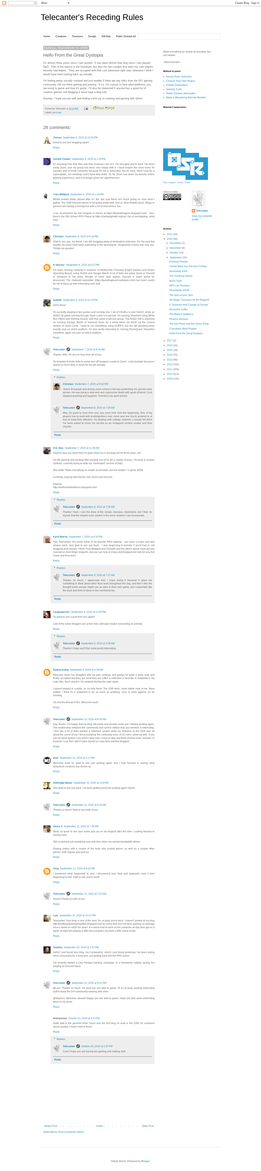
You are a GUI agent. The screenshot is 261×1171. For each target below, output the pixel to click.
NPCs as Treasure (179, 285)
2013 (170, 359)
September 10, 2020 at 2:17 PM (77, 757)
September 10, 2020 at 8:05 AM (88, 719)
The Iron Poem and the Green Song (189, 323)
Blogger (145, 1161)
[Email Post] (85, 108)
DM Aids (106, 36)
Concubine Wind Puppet (182, 328)
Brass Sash (175, 280)
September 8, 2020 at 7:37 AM (98, 575)
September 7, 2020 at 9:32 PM (85, 536)
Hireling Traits (174, 89)
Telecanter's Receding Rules (92, 17)
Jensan (57, 137)
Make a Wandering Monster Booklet (186, 97)
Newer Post (50, 1126)
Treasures (77, 36)
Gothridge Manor (62, 782)
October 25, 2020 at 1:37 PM (97, 1046)
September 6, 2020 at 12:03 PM (80, 137)
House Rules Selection (179, 76)
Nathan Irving (61, 669)
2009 (170, 378)
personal (57, 112)
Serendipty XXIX (178, 271)
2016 (170, 345)
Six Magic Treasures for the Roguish (189, 299)
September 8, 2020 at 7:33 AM (98, 407)
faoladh (57, 300)
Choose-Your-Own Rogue (180, 81)
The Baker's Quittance (181, 314)
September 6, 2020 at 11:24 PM (80, 300)
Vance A (58, 826)
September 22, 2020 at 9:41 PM (88, 983)
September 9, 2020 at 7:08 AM (98, 643)
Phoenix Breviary (178, 319)
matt (55, 757)
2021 (170, 234)
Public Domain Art (126, 36)
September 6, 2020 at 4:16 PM (81, 236)
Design (92, 36)
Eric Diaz (58, 448)
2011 (170, 369)
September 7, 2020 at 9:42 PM (91, 384)
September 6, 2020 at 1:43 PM (87, 194)
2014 (170, 354)
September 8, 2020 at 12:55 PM (88, 612)
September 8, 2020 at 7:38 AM (98, 506)
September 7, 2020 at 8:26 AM (88, 349)
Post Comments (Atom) (71, 1132)
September (176, 257)
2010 (170, 374)
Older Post (148, 1126)
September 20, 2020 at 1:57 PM (81, 947)
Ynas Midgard (61, 194)
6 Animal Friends (178, 261)
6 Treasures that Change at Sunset (188, 304)
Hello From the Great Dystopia (186, 333)
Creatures (60, 36)
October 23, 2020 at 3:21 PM (84, 1018)
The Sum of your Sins (181, 295)
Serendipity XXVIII (179, 290)
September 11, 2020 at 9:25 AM (88, 804)
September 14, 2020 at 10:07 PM (77, 915)
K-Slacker (59, 264)
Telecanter (59, 349)
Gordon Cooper (62, 159)
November (176, 248)
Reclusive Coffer (178, 309)
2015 (170, 350)
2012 (170, 364)
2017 (170, 340)
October (174, 252)
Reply (56, 147)
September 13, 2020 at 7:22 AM (88, 893)
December (176, 243)
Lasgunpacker (61, 612)
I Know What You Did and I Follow (188, 266)
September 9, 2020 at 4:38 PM (86, 669)
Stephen (58, 947)
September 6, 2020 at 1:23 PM (88, 159)
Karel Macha (60, 536)
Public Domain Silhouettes (181, 93)
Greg (56, 868)
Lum (55, 915)
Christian (58, 236)
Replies (61, 377)
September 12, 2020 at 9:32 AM (77, 868)
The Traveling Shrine (180, 276)
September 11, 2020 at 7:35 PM (81, 826)
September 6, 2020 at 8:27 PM (82, 264)
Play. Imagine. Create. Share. (177, 182)
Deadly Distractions (177, 85)
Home (46, 36)
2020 (170, 239)
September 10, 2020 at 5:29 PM (91, 782)
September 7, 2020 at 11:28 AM (82, 448)
